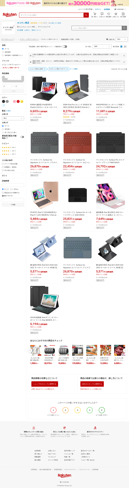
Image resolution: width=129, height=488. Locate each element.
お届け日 (5, 122)
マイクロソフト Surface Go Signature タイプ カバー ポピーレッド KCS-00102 (77, 162)
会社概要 (20, 30)
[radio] (3, 49)
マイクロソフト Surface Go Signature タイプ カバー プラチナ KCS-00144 (43, 162)
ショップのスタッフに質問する (44, 384)
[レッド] (18, 101)
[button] (120, 9)
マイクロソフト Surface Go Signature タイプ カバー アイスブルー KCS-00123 (77, 267)
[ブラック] (3, 101)
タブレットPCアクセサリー (29, 39)
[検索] (86, 15)
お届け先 (5, 114)
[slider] (2, 82)
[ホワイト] (10, 101)
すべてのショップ (7, 39)
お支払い (27, 30)
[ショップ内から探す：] (124, 28)
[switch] (22, 137)
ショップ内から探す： (80, 28)
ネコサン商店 (23, 23)
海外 (9, 111)
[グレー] (7, 101)
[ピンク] (14, 101)
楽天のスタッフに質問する (92, 384)
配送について (36, 30)
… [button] (17, 39)
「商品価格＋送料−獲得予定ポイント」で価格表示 (45, 46)
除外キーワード (7, 196)
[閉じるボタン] (124, 55)
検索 (13, 91)
